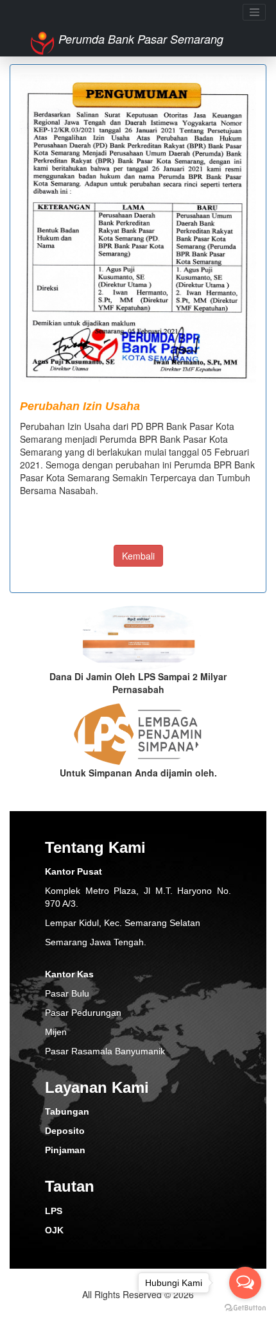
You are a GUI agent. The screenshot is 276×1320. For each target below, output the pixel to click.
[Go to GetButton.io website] (245, 1307)
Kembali (138, 555)
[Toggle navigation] (254, 12)
